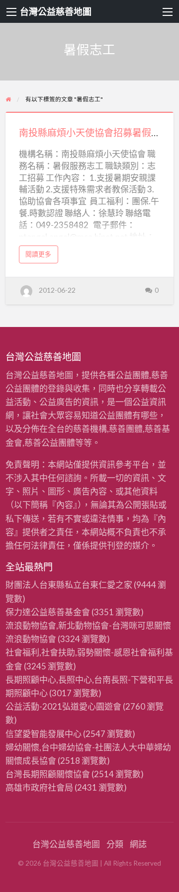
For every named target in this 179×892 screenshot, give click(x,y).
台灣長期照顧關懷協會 (47, 774)
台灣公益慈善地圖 (55, 11)
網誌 (138, 844)
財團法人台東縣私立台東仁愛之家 (68, 584)
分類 (114, 844)
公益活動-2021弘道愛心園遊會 (63, 706)
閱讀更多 (41, 256)
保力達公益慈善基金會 (47, 612)
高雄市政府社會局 (39, 787)
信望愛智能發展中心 (43, 734)
